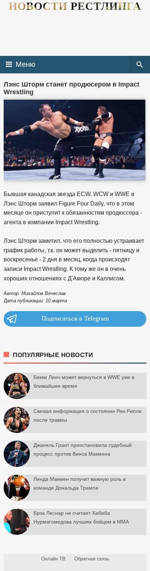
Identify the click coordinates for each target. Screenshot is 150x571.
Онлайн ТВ (53, 559)
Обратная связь (91, 559)
